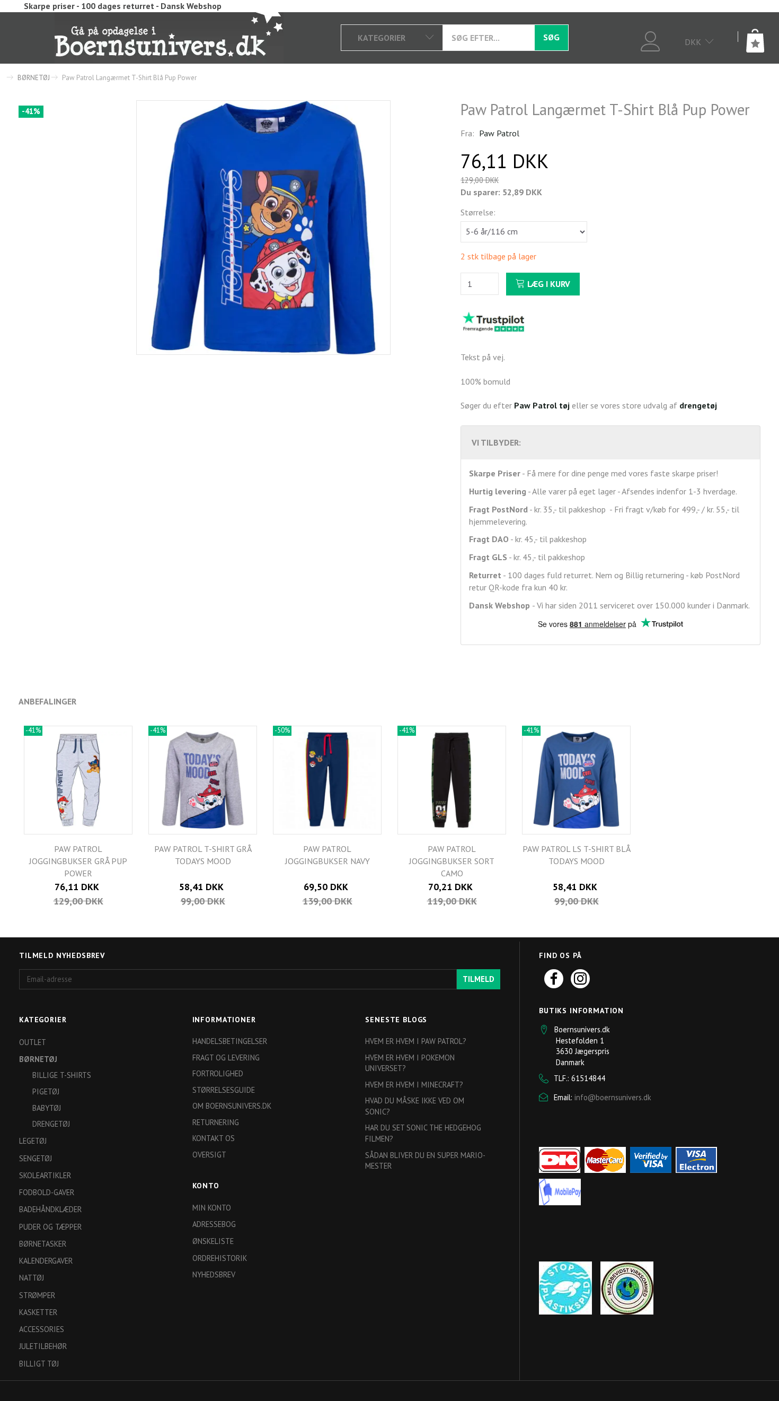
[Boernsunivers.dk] (169, 37)
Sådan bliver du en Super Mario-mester (425, 1160)
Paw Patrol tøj (542, 405)
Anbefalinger (47, 701)
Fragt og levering (226, 1057)
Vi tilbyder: (496, 442)
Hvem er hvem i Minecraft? (414, 1085)
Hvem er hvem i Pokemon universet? (410, 1063)
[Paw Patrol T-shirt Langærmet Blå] (263, 227)
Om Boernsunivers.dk (231, 1106)
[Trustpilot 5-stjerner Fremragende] (493, 321)
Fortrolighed (217, 1073)
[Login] (650, 40)
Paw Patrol (499, 133)
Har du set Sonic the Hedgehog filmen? (423, 1133)
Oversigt (209, 1155)
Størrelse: (478, 212)
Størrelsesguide (223, 1090)
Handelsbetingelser (229, 1041)
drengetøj (698, 405)
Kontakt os (213, 1138)
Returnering (215, 1122)
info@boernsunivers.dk (612, 1097)
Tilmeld (478, 979)
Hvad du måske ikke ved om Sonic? (414, 1106)
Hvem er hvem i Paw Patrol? (415, 1041)
